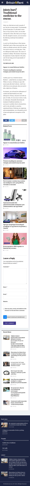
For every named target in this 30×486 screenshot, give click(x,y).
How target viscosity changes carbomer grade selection (18, 372)
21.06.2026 (6, 164)
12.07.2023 (12, 427)
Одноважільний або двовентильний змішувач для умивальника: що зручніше (13, 204)
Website (5, 301)
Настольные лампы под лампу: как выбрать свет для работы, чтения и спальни (14, 182)
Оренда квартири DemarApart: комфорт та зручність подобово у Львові (15, 226)
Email (5, 294)
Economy (6, 139)
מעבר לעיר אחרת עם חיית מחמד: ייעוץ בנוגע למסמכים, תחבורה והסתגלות (18, 364)
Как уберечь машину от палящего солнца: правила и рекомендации (19, 381)
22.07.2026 (6, 144)
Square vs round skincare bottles (13, 67)
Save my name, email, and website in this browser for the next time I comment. (15, 309)
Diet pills (4, 448)
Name (5, 287)
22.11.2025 (6, 230)
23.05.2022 (5, 444)
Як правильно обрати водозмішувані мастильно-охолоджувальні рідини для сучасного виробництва (18, 391)
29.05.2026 (6, 208)
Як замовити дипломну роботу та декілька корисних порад (18, 424)
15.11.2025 (6, 250)
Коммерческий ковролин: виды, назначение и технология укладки (19, 402)
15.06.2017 (5, 22)
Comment (6, 267)
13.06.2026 (6, 186)
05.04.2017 (5, 433)
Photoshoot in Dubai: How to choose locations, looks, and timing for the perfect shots (18, 355)
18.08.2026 (12, 469)
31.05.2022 (5, 450)
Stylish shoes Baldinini (8, 443)
